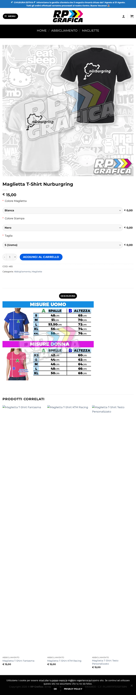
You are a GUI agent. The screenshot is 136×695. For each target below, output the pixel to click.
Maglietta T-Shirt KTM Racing (64, 660)
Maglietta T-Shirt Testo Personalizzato (105, 662)
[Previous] (2, 540)
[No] (132, 686)
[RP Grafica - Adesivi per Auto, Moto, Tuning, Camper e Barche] (68, 16)
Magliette (90, 30)
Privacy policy (73, 689)
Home (42, 30)
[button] (10, 16)
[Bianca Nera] (62, 210)
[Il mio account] (123, 16)
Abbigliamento (64, 30)
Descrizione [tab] (68, 296)
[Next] (133, 540)
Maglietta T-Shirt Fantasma (18, 660)
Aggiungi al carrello (41, 257)
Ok (55, 689)
